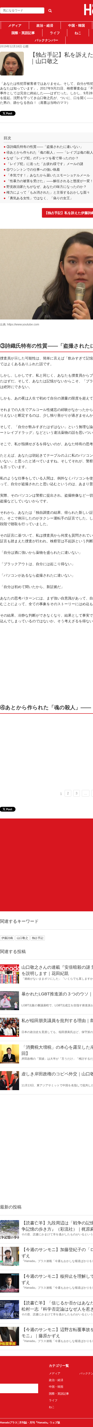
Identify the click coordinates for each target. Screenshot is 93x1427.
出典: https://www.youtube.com (19, 324)
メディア (14, 25)
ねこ (78, 33)
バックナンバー (46, 40)
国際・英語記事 (23, 33)
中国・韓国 (76, 25)
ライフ (55, 33)
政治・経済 (44, 25)
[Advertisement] (46, 864)
